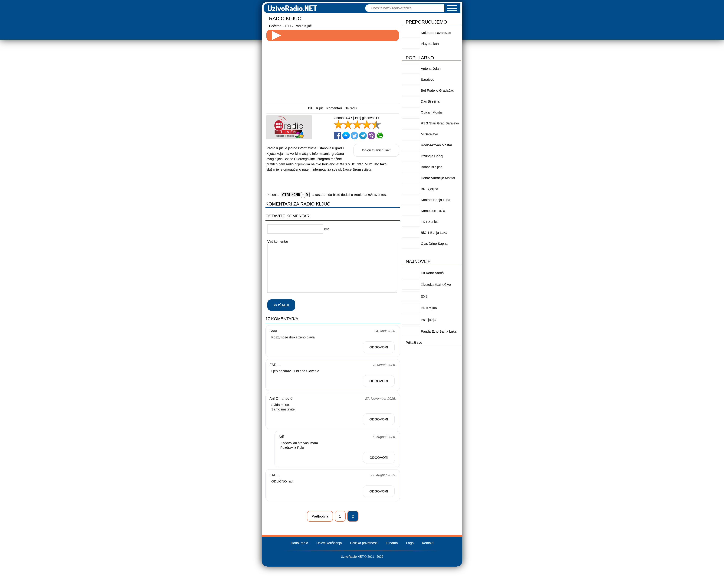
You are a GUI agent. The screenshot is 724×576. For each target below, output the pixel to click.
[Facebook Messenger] (346, 135)
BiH (311, 108)
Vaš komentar (277, 241)
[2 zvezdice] (348, 124)
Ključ (320, 108)
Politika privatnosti (363, 543)
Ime (327, 229)
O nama (392, 543)
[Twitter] (354, 135)
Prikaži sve (414, 342)
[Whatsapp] (380, 135)
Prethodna (319, 516)
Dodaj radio (299, 543)
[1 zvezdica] (338, 124)
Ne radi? (350, 108)
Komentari (334, 108)
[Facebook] (337, 135)
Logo (410, 543)
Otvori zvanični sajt (376, 150)
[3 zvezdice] (357, 124)
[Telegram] (363, 135)
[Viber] (371, 135)
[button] (452, 8)
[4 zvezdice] (366, 124)
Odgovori (378, 347)
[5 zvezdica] (376, 124)
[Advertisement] (332, 70)
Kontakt (427, 543)
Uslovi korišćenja (329, 543)
